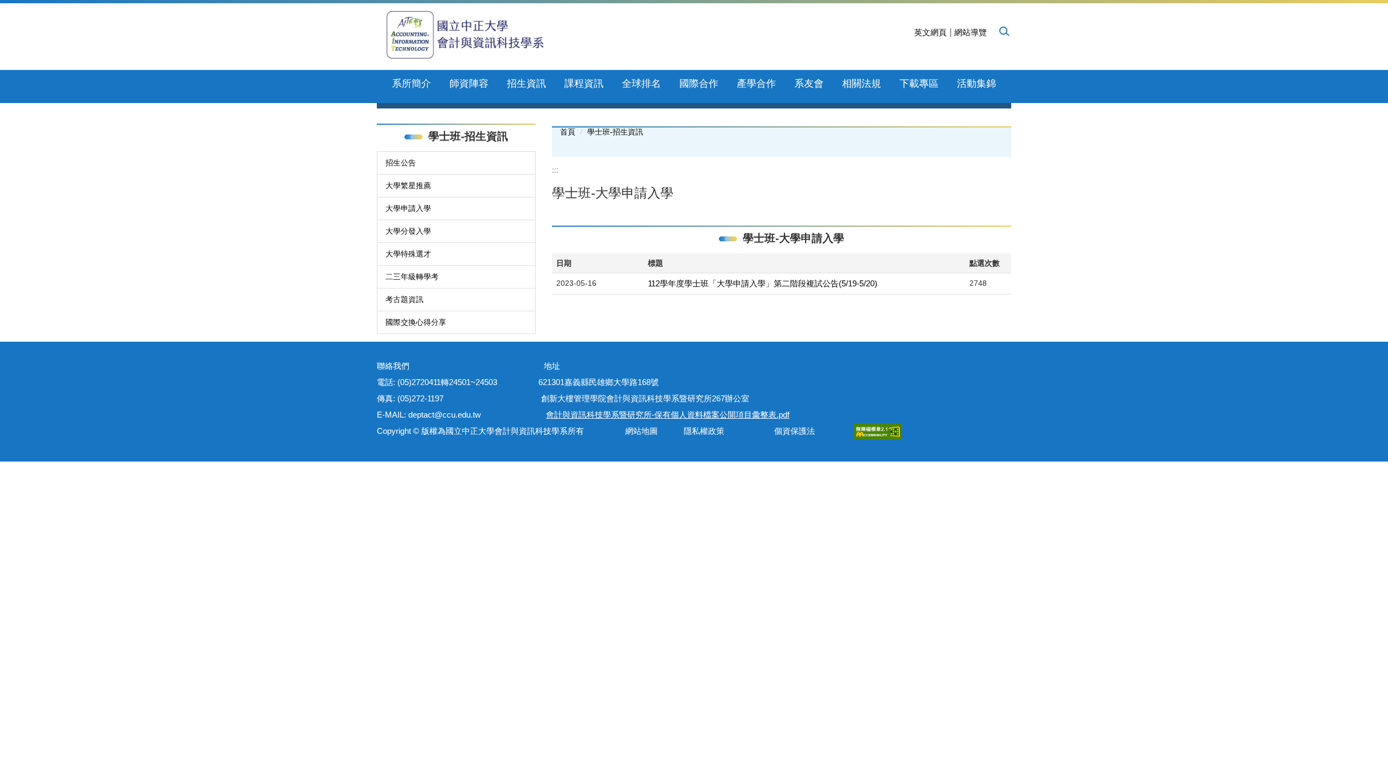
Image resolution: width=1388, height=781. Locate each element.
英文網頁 (930, 32)
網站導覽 (970, 32)
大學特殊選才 (408, 253)
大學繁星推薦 (408, 185)
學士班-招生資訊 (615, 131)
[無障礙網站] (878, 431)
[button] (1003, 31)
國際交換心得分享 (415, 322)
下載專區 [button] (919, 83)
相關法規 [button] (861, 83)
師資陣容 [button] (469, 83)
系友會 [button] (809, 83)
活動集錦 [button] (976, 83)
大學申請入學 (408, 208)
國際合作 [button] (698, 83)
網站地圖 (639, 431)
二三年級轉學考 (412, 276)
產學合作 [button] (756, 83)
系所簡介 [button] (411, 83)
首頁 (567, 131)
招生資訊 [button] (526, 83)
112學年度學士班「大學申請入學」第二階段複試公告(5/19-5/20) (762, 283)
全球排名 (641, 83)
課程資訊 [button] (583, 83)
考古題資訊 (404, 299)
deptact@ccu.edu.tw (448, 414)
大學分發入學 (408, 231)
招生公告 (400, 162)
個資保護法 (794, 431)
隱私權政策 (704, 431)
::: (555, 169)
